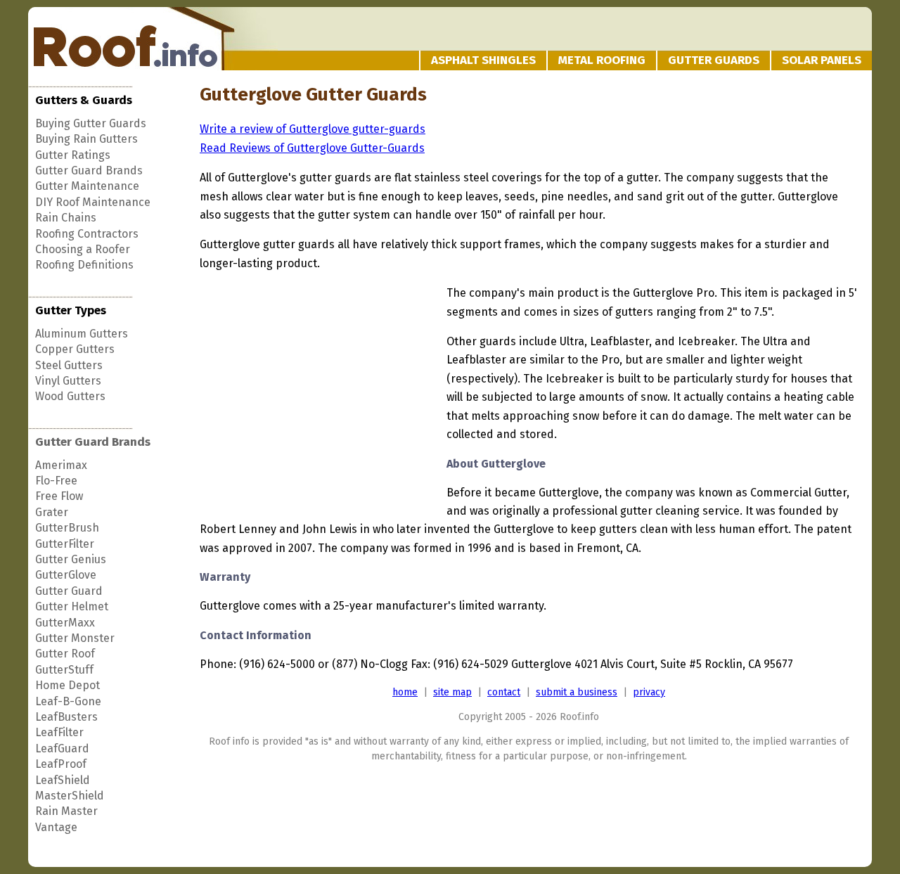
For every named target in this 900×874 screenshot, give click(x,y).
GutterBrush (67, 527)
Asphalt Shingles (483, 60)
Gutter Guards (713, 60)
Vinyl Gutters (68, 380)
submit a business (576, 692)
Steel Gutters (69, 365)
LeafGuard (62, 748)
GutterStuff (64, 669)
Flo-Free (56, 480)
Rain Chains (65, 217)
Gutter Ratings (72, 155)
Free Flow (59, 496)
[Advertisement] (318, 391)
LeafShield (62, 780)
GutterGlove (65, 574)
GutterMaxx (65, 622)
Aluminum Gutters (81, 333)
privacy (649, 692)
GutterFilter (64, 544)
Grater (51, 512)
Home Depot (67, 685)
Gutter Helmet (71, 606)
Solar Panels (821, 60)
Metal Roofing (601, 60)
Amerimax (61, 465)
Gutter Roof (65, 653)
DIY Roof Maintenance (92, 202)
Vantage (56, 827)
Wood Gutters (70, 396)
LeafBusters (66, 717)
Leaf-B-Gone (68, 701)
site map (452, 692)
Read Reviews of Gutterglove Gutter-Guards (312, 148)
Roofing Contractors (87, 233)
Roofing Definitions (84, 264)
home (405, 692)
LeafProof (60, 764)
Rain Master (66, 811)
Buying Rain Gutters (86, 139)
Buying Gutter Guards (90, 123)
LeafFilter (59, 732)
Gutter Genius (70, 559)
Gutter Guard (69, 591)
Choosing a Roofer (82, 249)
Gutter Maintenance (87, 186)
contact (503, 692)
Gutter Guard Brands (89, 170)
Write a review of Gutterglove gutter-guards (312, 129)
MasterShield (69, 795)
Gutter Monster (75, 638)
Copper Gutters (75, 349)
